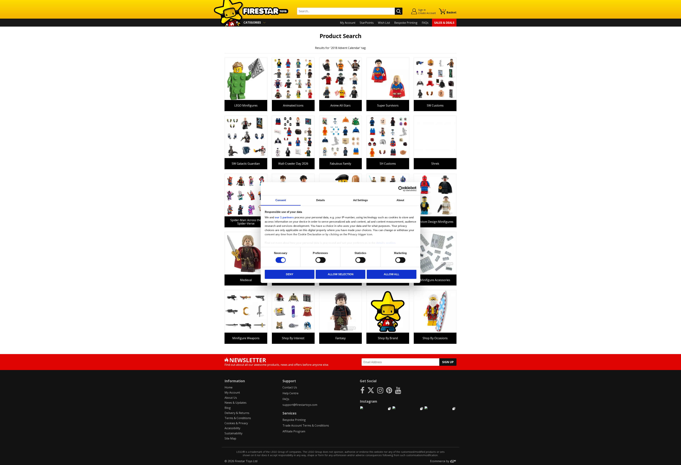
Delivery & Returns (237, 413)
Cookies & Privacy (236, 423)
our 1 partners (284, 217)
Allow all (391, 274)
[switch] (320, 260)
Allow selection (340, 274)
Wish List (384, 23)
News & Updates (236, 403)
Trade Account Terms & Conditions (306, 425)
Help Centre (290, 393)
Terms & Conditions (238, 418)
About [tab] (400, 200)
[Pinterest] (389, 390)
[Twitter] (370, 390)
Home (228, 387)
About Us (231, 398)
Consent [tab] (280, 200)
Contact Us (290, 387)
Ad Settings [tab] (360, 200)
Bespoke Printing (405, 23)
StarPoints (367, 23)
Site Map (230, 438)
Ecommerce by (440, 461)
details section (385, 242)
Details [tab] (320, 200)
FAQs (425, 23)
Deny (289, 274)
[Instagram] (380, 390)
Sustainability (233, 433)
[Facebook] (362, 390)
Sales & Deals (444, 23)
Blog (228, 408)
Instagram (368, 401)
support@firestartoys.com (300, 405)
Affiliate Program (294, 431)
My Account (347, 23)
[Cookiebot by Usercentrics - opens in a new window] (400, 188)
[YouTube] (398, 390)
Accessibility (232, 428)
